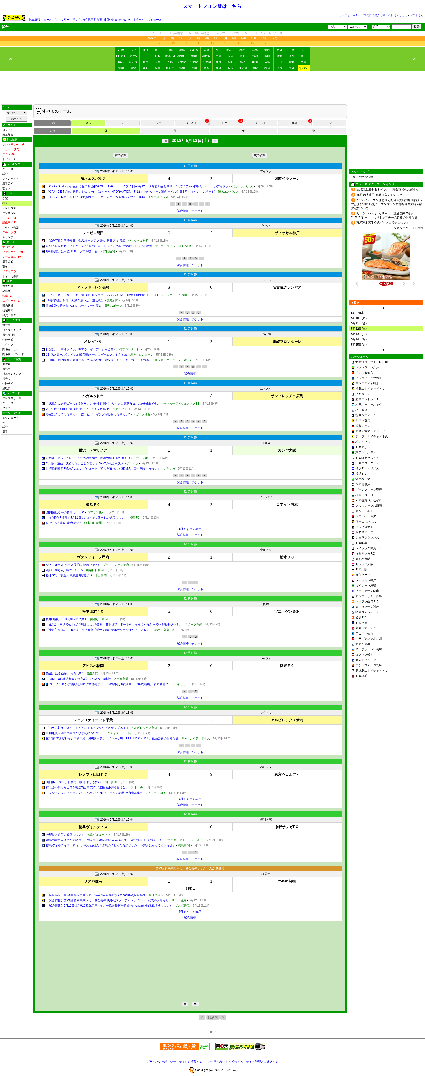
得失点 (6, 378)
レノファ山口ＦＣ (367, 601)
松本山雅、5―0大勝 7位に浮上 (66, 619)
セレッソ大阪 (364, 564)
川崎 (158, 56)
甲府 (219, 56)
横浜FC (182, 56)
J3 (161, 33)
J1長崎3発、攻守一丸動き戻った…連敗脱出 (75, 300)
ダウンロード (10, 417)
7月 (216, 38)
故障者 (92, 19)
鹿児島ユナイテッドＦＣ (371, 670)
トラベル (138, 19)
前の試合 (120, 155)
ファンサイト (10, 178)
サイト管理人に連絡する (262, 1061)
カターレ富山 (364, 511)
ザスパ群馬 (362, 420)
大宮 (279, 50)
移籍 (99, 19)
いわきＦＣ (362, 394)
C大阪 (194, 62)
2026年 (152, 38)
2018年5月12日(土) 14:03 (116, 171)
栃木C (243, 50)
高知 (146, 68)
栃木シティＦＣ (365, 415)
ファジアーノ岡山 (367, 590)
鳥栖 (182, 68)
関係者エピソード (13, 354)
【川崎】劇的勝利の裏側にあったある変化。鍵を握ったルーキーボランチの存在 (99, 360)
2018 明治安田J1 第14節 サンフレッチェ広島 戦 (78, 409)
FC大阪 (206, 62)
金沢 (279, 56)
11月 (253, 38)
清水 (292, 56)
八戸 (133, 50)
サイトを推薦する (190, 1061)
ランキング (80, 19)
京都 (170, 62)
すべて (303, 68)
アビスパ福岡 (364, 633)
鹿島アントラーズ (367, 399)
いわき (194, 50)
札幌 (121, 50)
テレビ (122, 19)
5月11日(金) (359, 323)
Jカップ (220, 33)
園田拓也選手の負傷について (65, 512)
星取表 (6, 388)
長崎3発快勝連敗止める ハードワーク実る (73, 305)
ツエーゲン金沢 (365, 516)
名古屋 (133, 62)
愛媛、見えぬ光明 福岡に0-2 (64, 673)
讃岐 (292, 62)
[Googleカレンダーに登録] (97, 171)
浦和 (267, 50)
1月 (163, 38)
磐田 (304, 56)
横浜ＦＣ (361, 473)
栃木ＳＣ (361, 410)
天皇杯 (235, 33)
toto (130, 19)
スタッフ (7, 344)
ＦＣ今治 (361, 622)
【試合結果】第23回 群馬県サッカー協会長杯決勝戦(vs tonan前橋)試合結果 (96, 895)
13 (226, 43)
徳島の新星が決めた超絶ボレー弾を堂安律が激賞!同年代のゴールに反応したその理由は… (105, 840)
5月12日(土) (359, 328)
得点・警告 (9, 315)
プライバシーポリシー (161, 1061)
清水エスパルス (365, 521)
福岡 (158, 68)
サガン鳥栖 (362, 644)
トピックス (9, 159)
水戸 (219, 50)
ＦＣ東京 (361, 447)
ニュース (46, 19)
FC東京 (121, 56)
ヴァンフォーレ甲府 (368, 489)
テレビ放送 (9, 208)
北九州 (170, 68)
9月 (234, 38)
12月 (264, 38)
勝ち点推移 (9, 334)
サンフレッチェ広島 (368, 596)
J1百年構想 (175, 33)
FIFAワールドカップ (269, 33)
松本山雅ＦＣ (364, 495)
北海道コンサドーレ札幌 (371, 362)
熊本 (206, 68)
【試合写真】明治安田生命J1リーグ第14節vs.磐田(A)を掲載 (85, 240)
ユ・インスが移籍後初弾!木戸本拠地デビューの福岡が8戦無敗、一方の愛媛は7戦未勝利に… (110, 684)
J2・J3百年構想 (198, 33)
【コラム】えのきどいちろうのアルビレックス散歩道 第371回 (87, 727)
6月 (207, 38)
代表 (279, 68)
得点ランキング (11, 329)
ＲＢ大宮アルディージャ (371, 431)
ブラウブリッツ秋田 (368, 378)
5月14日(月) (359, 339)
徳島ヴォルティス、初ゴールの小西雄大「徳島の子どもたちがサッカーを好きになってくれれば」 (110, 845)
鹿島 (206, 50)
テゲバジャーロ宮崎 (368, 665)
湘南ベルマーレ (365, 479)
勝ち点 (6, 368)
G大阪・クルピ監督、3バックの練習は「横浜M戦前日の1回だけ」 (89, 458)
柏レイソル (362, 441)
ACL (248, 33)
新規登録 (7, 134)
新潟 (255, 56)
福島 (182, 50)
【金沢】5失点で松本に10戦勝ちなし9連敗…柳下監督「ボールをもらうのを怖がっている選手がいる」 (114, 624)
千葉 (292, 50)
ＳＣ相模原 (362, 484)
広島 (267, 62)
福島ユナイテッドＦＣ (370, 388)
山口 (279, 62)
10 (186, 43)
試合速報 (34, 19)
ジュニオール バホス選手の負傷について (73, 564)
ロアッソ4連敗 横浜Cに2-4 (63, 523)
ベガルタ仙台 (364, 372)
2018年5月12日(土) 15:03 (116, 334)
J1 (143, 33)
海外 (292, 68)
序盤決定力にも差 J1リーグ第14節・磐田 (73, 251)
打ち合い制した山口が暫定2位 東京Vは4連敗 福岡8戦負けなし (87, 787)
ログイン (7, 129)
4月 (190, 38)
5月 (198, 38)
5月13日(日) (359, 334)
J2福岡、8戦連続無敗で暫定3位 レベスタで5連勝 (78, 678)
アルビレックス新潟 (368, 505)
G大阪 (182, 62)
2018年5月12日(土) (190, 140)
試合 (5, 173)
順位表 (6, 364)
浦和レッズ (362, 425)
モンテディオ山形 (367, 383)
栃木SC (231, 50)
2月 (172, 38)
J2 (152, 33)
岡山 (255, 62)
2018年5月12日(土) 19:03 (116, 443)
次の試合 (259, 155)
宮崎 (231, 68)
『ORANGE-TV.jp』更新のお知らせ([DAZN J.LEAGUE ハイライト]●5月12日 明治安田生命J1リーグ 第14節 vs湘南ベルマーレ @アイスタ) (138, 186)
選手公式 (7, 183)
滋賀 (158, 62)
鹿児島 (243, 68)
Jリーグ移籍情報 (362, 177)
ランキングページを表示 (407, 228)
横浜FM (170, 56)
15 (252, 43)
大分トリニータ (365, 660)
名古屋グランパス (367, 537)
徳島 (304, 62)
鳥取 (243, 62)
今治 (133, 68)
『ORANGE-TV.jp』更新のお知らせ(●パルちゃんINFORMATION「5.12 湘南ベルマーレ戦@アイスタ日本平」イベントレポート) (130, 191)
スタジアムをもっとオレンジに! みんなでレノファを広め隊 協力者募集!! (94, 792)
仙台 (146, 50)
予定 (274, 38)
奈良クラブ (362, 574)
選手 (5, 431)
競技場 (6, 325)
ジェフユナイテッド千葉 (371, 436)
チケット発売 (10, 227)
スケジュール (153, 19)
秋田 (158, 50)
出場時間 (7, 310)
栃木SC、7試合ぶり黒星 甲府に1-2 (69, 575)
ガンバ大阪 (362, 559)
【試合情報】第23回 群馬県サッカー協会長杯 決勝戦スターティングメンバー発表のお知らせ (107, 900)
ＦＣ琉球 (361, 676)
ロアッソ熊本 (364, 654)
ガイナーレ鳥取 (365, 585)
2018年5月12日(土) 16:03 (116, 388)
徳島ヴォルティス (367, 612)
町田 (146, 56)
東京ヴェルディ (365, 452)
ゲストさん (416, 15)
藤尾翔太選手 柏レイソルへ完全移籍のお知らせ (387, 189)
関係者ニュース (11, 349)
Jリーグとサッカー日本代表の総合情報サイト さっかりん (373, 15)
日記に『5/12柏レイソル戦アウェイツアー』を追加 (80, 349)
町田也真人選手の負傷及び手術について (72, 733)
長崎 (194, 68)
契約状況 (7, 305)
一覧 (312, 130)
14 (239, 43)
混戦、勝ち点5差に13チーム (64, 570)
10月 (243, 38)
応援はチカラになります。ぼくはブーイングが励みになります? (88, 414)
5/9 (173, 43)
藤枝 (121, 62)
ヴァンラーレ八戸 (367, 367)
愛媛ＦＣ (361, 617)
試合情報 (183, 210)
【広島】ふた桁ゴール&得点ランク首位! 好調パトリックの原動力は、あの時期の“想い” (103, 403)
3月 (181, 38)
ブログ (6, 408)
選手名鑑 (7, 286)
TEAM (213, 1017)
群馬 (255, 50)
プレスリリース (62, 19)
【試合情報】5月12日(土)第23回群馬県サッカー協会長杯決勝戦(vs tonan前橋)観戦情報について (109, 905)
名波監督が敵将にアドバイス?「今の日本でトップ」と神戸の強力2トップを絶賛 (99, 246)
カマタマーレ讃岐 (367, 606)
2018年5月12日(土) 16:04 (116, 819)
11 (199, 43)
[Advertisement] (212, 88)
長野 (243, 56)
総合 (267, 68)
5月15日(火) (359, 344)
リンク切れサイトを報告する (224, 1061)
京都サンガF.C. (365, 553)
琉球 (255, 68)
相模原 (206, 56)
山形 (170, 50)
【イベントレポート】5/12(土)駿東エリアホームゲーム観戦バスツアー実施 (95, 197)
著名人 (6, 188)
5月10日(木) (359, 318)
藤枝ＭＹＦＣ (364, 532)
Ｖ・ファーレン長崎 (368, 649)
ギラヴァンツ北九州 (368, 638)
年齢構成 (7, 339)
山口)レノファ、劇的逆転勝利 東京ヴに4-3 (74, 782)
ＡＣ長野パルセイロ (368, 500)
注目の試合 (110, 19)
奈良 (219, 62)
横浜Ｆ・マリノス (367, 468)
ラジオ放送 (9, 212)
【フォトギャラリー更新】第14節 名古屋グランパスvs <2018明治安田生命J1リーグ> (102, 295)
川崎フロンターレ (367, 463)
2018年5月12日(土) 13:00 (116, 874)
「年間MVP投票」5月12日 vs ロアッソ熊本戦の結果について (86, 517)
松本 (231, 56)
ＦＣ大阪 (361, 569)
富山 (267, 56)
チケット (197, 210)
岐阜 (146, 62)
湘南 (194, 56)
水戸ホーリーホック (368, 404)
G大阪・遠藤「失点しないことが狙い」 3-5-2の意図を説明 (85, 463)
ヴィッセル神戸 (365, 580)
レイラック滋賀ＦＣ (368, 548)
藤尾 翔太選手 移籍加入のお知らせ (379, 194)
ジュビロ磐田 (364, 527)
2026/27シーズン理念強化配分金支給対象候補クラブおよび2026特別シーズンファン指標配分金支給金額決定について (387, 204)
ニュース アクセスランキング (375, 184)
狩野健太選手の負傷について (65, 834)
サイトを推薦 (10, 276)
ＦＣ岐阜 (361, 543)
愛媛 (121, 68)
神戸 (231, 62)
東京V (133, 56)
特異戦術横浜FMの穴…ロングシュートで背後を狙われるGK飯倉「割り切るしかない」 (103, 468)
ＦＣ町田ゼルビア (367, 457)
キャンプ (7, 237)
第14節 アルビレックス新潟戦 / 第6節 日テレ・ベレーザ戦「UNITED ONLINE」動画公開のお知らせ (112, 738)
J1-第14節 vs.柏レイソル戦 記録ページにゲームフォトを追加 (86, 354)
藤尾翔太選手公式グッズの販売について (382, 222)
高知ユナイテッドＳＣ (370, 628)
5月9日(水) (358, 312)
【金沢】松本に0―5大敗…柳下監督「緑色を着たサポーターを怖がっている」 (97, 629)
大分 (219, 68)
